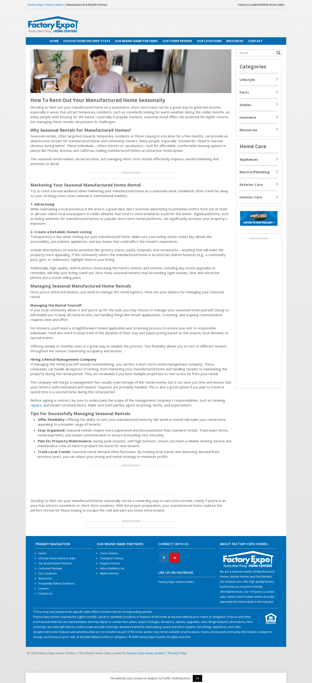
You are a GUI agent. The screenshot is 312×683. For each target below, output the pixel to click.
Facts (244, 92)
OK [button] (197, 678)
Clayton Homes (110, 563)
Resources (248, 130)
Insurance (248, 117)
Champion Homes (111, 558)
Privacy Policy (177, 653)
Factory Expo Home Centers (46, 5)
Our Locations (47, 573)
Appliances (249, 159)
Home (42, 553)
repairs (36, 405)
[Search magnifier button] (278, 53)
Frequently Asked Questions (56, 583)
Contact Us (45, 593)
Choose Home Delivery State (56, 558)
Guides (245, 104)
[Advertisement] (131, 480)
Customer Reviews (50, 568)
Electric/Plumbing (255, 172)
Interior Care (251, 197)
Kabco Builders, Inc (112, 568)
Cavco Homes (109, 553)
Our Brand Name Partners (55, 563)
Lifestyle (247, 79)
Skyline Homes (109, 573)
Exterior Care (251, 184)
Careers (43, 588)
